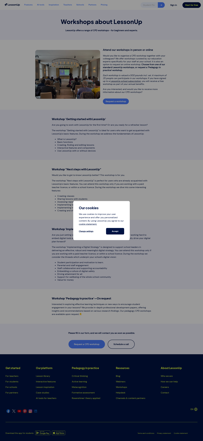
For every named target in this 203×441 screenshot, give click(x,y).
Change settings (86, 231)
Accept (115, 231)
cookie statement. (88, 224)
